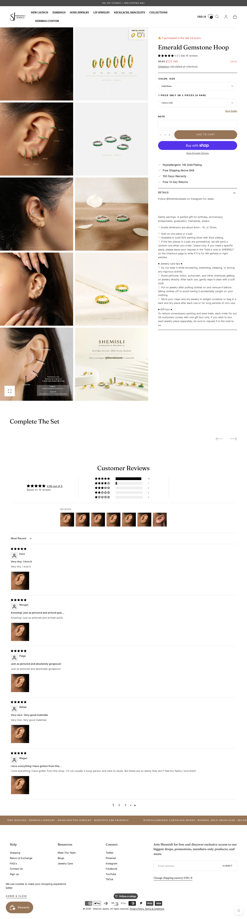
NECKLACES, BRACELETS (129, 12)
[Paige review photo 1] (20, 683)
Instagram (111, 863)
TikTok (109, 879)
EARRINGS (59, 12)
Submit (227, 865)
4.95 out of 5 (55, 486)
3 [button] (125, 805)
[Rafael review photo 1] (20, 734)
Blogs (61, 858)
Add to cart (205, 134)
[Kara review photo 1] (20, 581)
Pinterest (111, 858)
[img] (18, 548)
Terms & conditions (154, 908)
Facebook (111, 868)
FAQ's (13, 863)
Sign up (14, 874)
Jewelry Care (65, 863)
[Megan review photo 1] (20, 785)
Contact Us (16, 868)
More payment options (197, 153)
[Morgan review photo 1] (20, 632)
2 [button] (119, 805)
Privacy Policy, (137, 908)
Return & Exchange (21, 858)
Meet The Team (67, 852)
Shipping (163, 66)
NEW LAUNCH (39, 12)
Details (163, 192)
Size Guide (231, 111)
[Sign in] (226, 16)
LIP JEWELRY (101, 12)
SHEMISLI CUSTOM (47, 20)
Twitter (109, 852)
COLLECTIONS (158, 12)
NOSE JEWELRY (79, 12)
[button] (201, 17)
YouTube (111, 874)
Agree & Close (16, 896)
